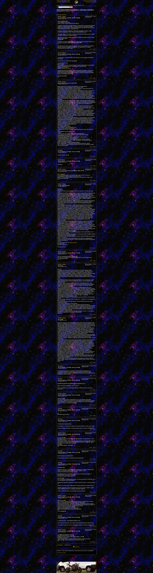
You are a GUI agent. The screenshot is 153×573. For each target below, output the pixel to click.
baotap (61, 150)
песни (65, 0)
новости (58, 0)
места (68, 1)
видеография (64, 1)
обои (91, 1)
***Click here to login (61, 552)
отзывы (91, 0)
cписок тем (58, 14)
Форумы (58, 5)
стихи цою (87, 1)
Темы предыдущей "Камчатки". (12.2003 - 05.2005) (71, 5)
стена (88, 0)
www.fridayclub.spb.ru (65, 68)
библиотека (68, 2)
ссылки (92, 2)
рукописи (63, 2)
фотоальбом (59, 2)
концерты (68, 0)
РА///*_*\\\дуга (66, 11)
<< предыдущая (59, 544)
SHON (60, 378)
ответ (91, 49)
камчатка (85, 0)
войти (95, 2)
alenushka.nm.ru (61, 174)
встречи (94, 0)
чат (84, 1)
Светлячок (62, 159)
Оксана (61, 366)
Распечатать (76, 546)
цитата (94, 49)
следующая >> (67, 544)
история (61, 0)
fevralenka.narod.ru (72, 242)
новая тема (64, 14)
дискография (59, 1)
